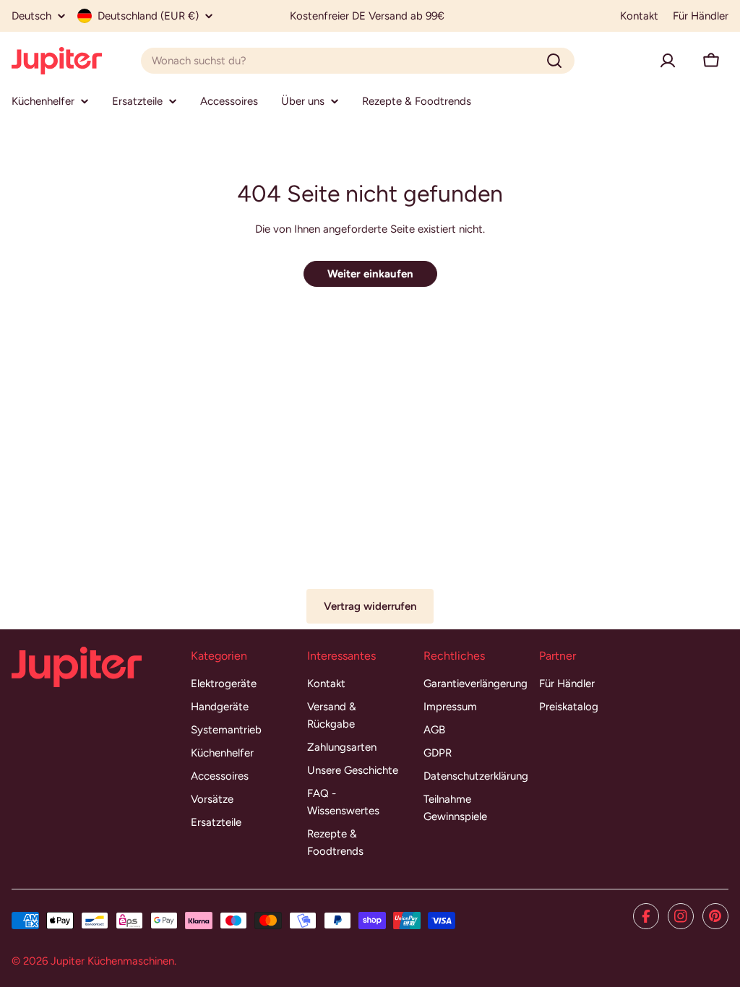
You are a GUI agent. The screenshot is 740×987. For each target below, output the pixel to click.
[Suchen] (554, 60)
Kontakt (639, 15)
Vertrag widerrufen (370, 606)
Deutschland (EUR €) (148, 15)
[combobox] (358, 61)
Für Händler (700, 15)
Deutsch (31, 16)
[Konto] (667, 60)
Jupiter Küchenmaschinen (112, 960)
